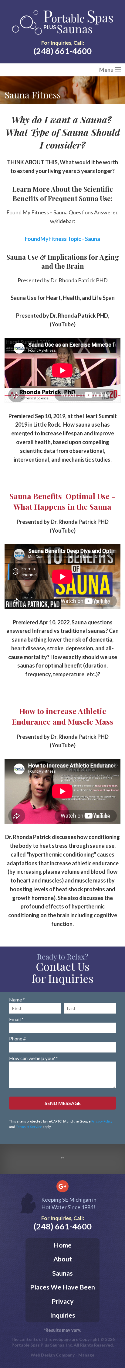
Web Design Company (53, 1354)
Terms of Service (29, 1127)
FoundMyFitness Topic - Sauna (62, 238)
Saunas (62, 1273)
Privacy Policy (102, 1121)
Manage (86, 1354)
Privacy (63, 1301)
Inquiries (62, 1315)
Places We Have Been (62, 1287)
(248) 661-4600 (63, 51)
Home (63, 1245)
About (62, 1259)
